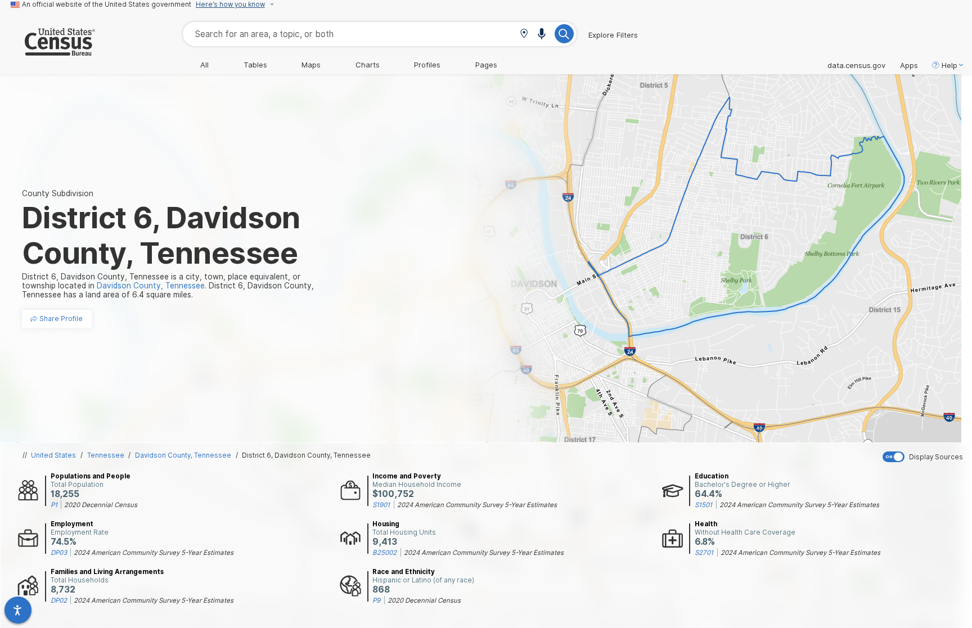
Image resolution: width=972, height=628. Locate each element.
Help (949, 65)
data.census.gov (856, 65)
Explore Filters (613, 34)
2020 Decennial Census (100, 505)
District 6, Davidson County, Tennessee (306, 455)
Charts (368, 64)
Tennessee (105, 455)
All (204, 64)
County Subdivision (57, 193)
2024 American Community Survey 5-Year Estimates (477, 505)
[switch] (925, 456)
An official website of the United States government (106, 4)
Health (706, 524)
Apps (909, 65)
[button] (524, 34)
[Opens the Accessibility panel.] (18, 610)
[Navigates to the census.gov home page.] (47, 51)
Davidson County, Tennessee (183, 455)
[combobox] (380, 34)
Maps (311, 64)
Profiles (427, 64)
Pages (486, 64)
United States (53, 455)
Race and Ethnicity (403, 572)
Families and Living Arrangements (107, 572)
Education (711, 476)
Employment (72, 524)
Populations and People (90, 476)
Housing (385, 524)
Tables (255, 64)
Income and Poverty (406, 476)
